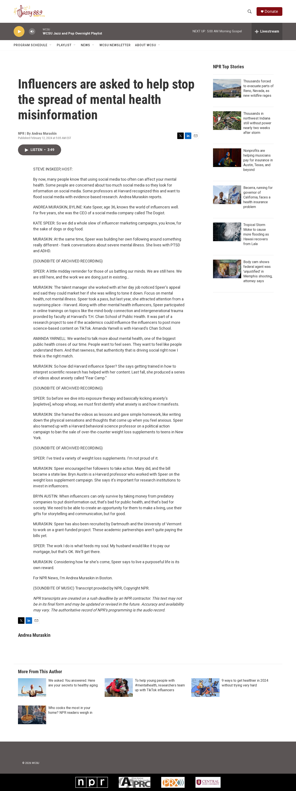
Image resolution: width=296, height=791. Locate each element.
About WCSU (145, 45)
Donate (271, 11)
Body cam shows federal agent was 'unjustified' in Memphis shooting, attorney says (257, 271)
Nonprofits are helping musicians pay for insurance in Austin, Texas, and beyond (258, 160)
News (85, 45)
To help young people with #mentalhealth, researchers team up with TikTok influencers (160, 685)
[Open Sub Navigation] (50, 45)
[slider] (39, 31)
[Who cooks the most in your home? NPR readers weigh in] (32, 715)
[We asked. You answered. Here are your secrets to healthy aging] (32, 687)
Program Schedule (30, 45)
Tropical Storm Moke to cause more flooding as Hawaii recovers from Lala (256, 234)
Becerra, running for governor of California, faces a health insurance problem (258, 197)
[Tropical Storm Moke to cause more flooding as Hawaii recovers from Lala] (227, 232)
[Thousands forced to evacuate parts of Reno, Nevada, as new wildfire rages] (227, 88)
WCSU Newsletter (115, 45)
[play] (19, 31)
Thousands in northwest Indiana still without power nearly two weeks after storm (257, 123)
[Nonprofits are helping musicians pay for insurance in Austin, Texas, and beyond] (227, 157)
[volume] (32, 31)
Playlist (64, 45)
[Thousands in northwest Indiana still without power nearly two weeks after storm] (227, 120)
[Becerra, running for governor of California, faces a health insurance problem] (227, 194)
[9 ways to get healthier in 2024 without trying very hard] (205, 687)
